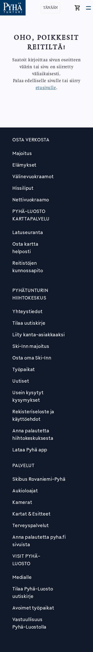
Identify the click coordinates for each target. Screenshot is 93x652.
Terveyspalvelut (30, 525)
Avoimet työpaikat (33, 608)
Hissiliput (23, 188)
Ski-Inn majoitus (30, 346)
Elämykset (24, 165)
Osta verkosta (30, 139)
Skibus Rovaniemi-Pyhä (39, 479)
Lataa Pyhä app (29, 449)
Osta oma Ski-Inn (31, 358)
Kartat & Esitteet (31, 514)
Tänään (50, 8)
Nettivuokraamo (30, 199)
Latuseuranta (27, 232)
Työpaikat (23, 369)
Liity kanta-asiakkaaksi (38, 334)
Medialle (22, 577)
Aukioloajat (25, 490)
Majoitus (22, 153)
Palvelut (23, 465)
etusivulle (46, 87)
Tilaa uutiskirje (28, 323)
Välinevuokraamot (33, 176)
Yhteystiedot (27, 311)
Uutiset (20, 381)
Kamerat (22, 502)
